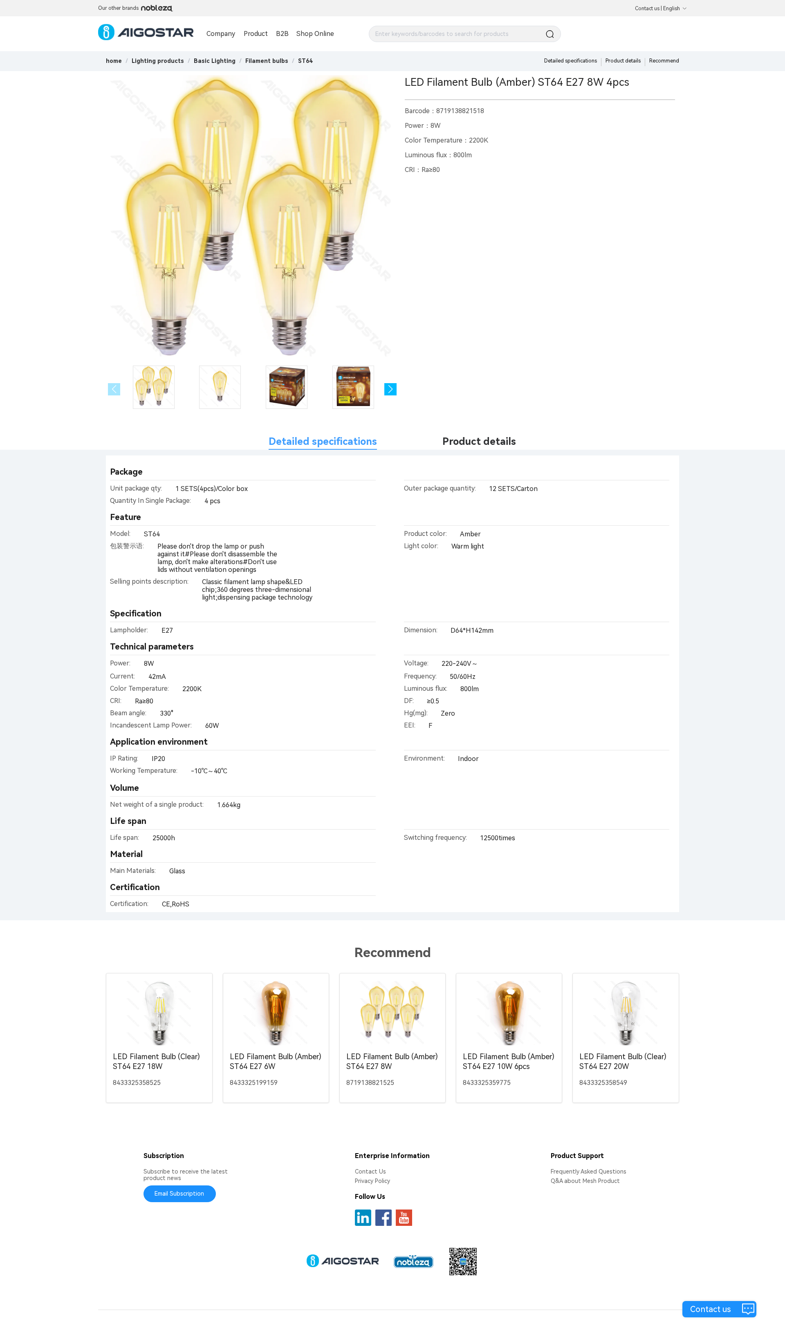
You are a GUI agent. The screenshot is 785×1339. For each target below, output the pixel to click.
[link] (158, 61)
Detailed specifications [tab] (323, 441)
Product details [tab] (479, 441)
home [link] (114, 61)
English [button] (671, 8)
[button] (390, 389)
